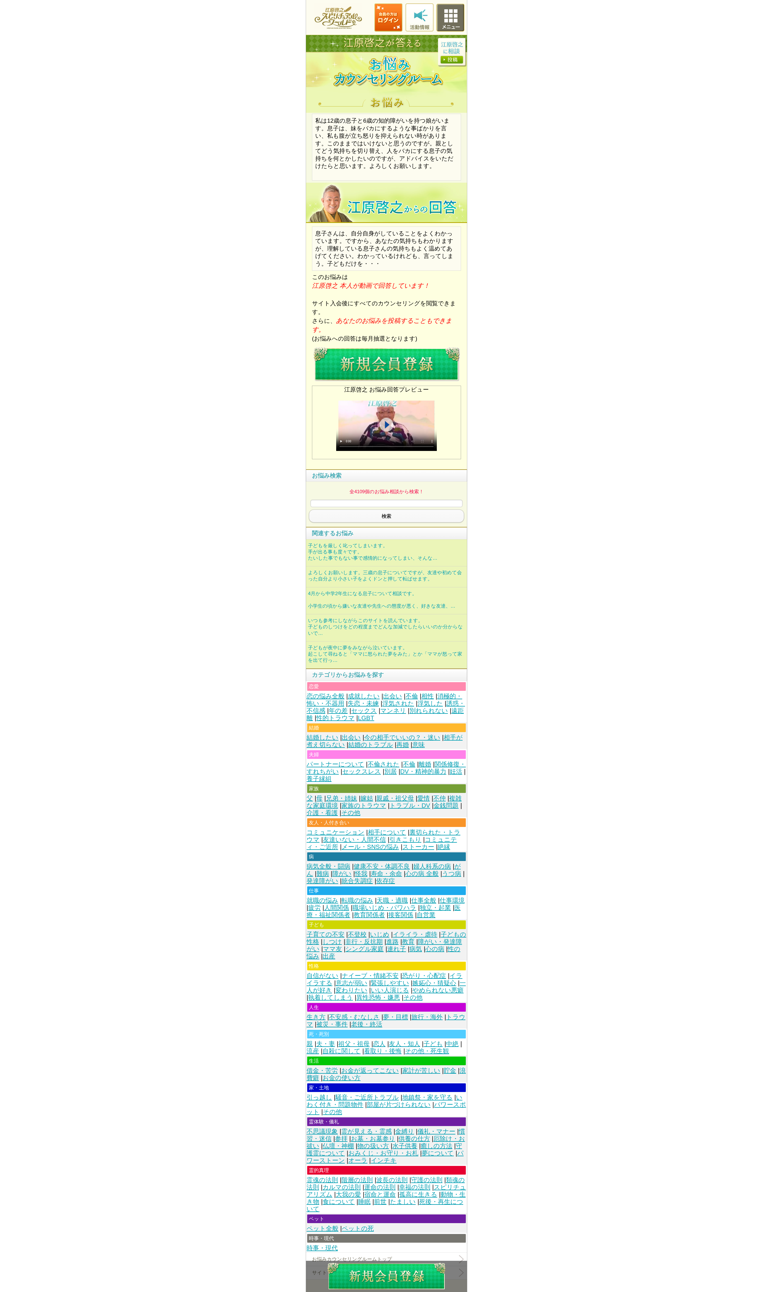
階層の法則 (357, 1179)
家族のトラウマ (363, 805)
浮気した (430, 703)
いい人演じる (390, 990)
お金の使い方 (341, 1077)
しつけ (332, 941)
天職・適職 (392, 900)
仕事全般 (423, 900)
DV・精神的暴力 (423, 771)
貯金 (450, 1070)
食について (339, 1201)
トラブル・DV (410, 805)
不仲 (439, 798)
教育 (408, 941)
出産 (329, 956)
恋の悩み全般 (325, 696)
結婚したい (322, 737)
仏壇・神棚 (338, 1145)
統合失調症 (357, 880)
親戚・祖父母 (395, 798)
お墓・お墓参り (373, 1138)
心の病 (434, 948)
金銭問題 (446, 805)
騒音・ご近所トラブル (367, 1097)
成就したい (364, 696)
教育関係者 (369, 914)
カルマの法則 (341, 1187)
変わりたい (351, 990)
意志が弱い (351, 982)
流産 (313, 1051)
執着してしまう (330, 997)
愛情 (423, 798)
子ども (433, 1043)
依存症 (385, 880)
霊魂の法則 (322, 1179)
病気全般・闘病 (328, 866)
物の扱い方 (373, 1145)
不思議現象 (322, 1131)
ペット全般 (322, 1228)
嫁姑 (367, 798)
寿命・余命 (386, 873)
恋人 (379, 1043)
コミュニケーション (335, 832)
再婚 (402, 744)
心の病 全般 (422, 873)
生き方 (316, 1017)
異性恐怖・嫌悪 (378, 997)
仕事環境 (452, 900)
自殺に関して (341, 1051)
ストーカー (418, 846)
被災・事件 (332, 1024)
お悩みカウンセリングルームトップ (352, 1259)
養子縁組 (319, 778)
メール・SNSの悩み (370, 846)
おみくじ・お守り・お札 (383, 1153)
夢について (438, 1153)
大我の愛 (348, 1194)
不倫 (411, 696)
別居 (390, 771)
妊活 (456, 771)
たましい (403, 1201)
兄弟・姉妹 (341, 798)
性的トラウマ (335, 717)
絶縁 (444, 846)
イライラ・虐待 (415, 934)
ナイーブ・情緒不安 (370, 975)
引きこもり (405, 839)
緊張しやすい (390, 982)
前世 (380, 1201)
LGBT (366, 717)
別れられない (428, 710)
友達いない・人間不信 (354, 839)
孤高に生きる (418, 1194)
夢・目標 (395, 1017)
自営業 (426, 914)
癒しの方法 (436, 1145)
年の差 (338, 710)
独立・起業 (435, 907)
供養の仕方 (414, 1138)
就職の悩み (322, 900)
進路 (392, 941)
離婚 (425, 764)
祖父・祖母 (354, 1043)
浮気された (398, 703)
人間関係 (336, 907)
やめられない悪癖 (438, 990)
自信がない (322, 975)
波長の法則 (392, 1179)
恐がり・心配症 (424, 975)
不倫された (383, 764)
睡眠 (364, 1201)
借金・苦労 (322, 1070)
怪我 (361, 873)
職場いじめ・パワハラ (384, 907)
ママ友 (332, 948)
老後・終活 (366, 1024)
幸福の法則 (414, 1187)
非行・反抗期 (364, 941)
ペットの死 (358, 1228)
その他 (350, 812)
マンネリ (393, 710)
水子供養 (404, 1145)
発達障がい (322, 880)
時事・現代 (322, 1248)
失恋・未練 (363, 703)
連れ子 (396, 948)
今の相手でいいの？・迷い (402, 737)
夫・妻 (325, 1043)
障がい (341, 873)
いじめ (379, 934)
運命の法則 (380, 1187)
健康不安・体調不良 (382, 866)
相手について (387, 832)
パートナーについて (335, 764)
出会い (392, 696)
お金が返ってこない (370, 1070)
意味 (418, 744)
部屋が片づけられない (399, 1104)
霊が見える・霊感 (366, 1131)
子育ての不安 (325, 934)
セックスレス (361, 771)
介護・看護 (322, 812)
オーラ (357, 1160)
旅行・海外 (427, 1017)
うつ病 (451, 873)
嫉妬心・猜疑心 (434, 982)
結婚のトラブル (370, 744)
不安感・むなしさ (354, 1017)
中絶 (452, 1043)
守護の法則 (426, 1179)
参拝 (341, 1138)
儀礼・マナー (436, 1131)
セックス (364, 710)
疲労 (314, 907)
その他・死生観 (427, 1051)
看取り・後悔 (383, 1051)
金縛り (404, 1131)
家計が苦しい (421, 1070)
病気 (415, 948)
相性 (427, 696)
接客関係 (400, 914)
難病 (322, 873)
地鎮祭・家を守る (427, 1097)
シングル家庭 (364, 948)
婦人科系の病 (432, 866)
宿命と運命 (380, 1194)
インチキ (384, 1160)
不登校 (357, 934)
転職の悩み (357, 900)
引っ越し (319, 1097)
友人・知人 (404, 1043)
